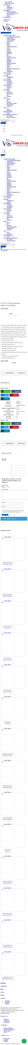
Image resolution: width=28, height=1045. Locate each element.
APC (8, 109)
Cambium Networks (12, 46)
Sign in (6, 21)
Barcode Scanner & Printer (10, 114)
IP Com (9, 56)
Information (7, 10)
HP (7, 54)
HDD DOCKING (8, 111)
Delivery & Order (11, 11)
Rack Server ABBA (12, 103)
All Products (7, 19)
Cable (8, 45)
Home (2, 249)
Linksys (9, 59)
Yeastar (8, 74)
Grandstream (10, 77)
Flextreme (9, 53)
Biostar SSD (10, 93)
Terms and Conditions (12, 13)
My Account (7, 1038)
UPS (5, 107)
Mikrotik (9, 61)
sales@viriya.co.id (9, 3)
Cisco (8, 48)
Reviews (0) (21, 372)
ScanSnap (9, 84)
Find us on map (5, 1013)
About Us (6, 1019)
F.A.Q (8, 15)
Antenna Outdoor (11, 39)
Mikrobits (9, 60)
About (8, 6)
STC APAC (10, 115)
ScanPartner (10, 82)
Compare (14, 362)
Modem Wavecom (11, 63)
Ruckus (9, 70)
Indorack (9, 102)
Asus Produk (10, 41)
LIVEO (6, 249)
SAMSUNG (10, 71)
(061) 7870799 (8, 2)
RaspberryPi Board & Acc (13, 68)
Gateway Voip (7, 72)
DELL (8, 99)
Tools (8, 90)
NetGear (9, 64)
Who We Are (7, 4)
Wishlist (6, 1041)
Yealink (9, 78)
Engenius (9, 52)
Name (4, 502)
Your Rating (5, 485)
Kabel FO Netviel (11, 57)
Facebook (7, 1001)
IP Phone (6, 75)
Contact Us (9, 8)
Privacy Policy (10, 14)
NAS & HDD (7, 85)
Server (5, 97)
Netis (8, 66)
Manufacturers (7, 17)
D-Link (8, 49)
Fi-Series (9, 81)
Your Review (5, 489)
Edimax (9, 50)
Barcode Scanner (11, 117)
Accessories (7, 89)
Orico (8, 113)
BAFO (8, 43)
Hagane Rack (10, 104)
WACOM (9, 92)
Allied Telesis (10, 38)
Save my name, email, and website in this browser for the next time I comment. (13, 511)
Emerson (9, 110)
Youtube (7, 1003)
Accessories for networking (13, 36)
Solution (9, 96)
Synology (9, 86)
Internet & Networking (9, 35)
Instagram (7, 1002)
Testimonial (10, 7)
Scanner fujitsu (7, 79)
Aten (8, 42)
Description (9, 372)
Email (4, 506)
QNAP (8, 67)
